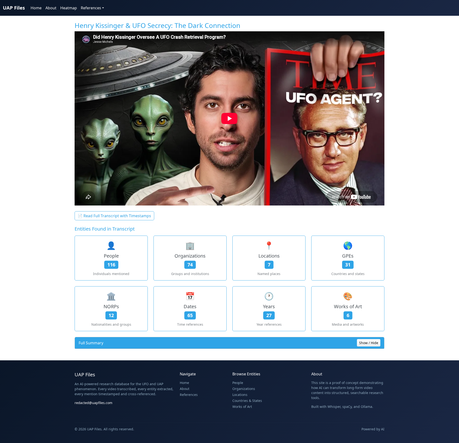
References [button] (91, 8)
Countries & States (247, 400)
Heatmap (68, 8)
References (189, 394)
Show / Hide (368, 342)
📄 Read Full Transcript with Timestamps (114, 215)
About (50, 8)
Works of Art (242, 406)
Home (36, 8)
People (237, 382)
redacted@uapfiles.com (93, 402)
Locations (239, 394)
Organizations (243, 388)
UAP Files (14, 8)
